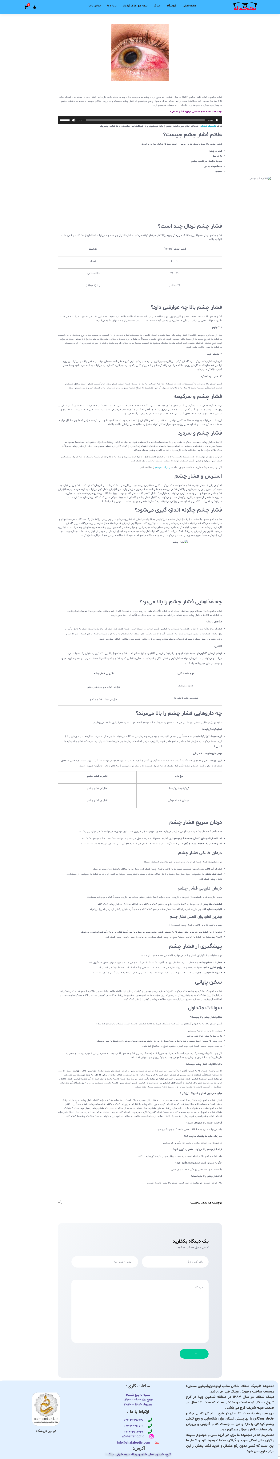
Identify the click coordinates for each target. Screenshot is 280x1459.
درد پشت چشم (163, 467)
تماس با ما (95, 6)
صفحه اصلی (189, 6)
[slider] (65, 119)
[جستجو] (45, 6)
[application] (140, 120)
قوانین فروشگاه (46, 1431)
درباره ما (112, 6)
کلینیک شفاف (208, 126)
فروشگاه (171, 6)
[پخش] (217, 120)
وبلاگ (157, 6)
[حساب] (35, 7)
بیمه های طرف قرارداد (135, 6)
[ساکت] (74, 120)
